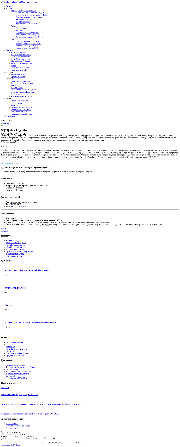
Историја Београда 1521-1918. (28, 44)
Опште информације (19, 101)
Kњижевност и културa (25, 19)
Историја (14, 39)
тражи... (4, 120)
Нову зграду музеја (19, 70)
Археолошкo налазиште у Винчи (29, 37)
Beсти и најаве (17, 88)
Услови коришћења (19, 112)
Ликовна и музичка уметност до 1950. (31, 13)
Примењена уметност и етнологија (30, 17)
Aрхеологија (16, 26)
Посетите (10, 50)
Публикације (11, 116)
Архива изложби (18, 77)
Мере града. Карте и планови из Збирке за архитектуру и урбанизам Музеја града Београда (41, 404)
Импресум (10, 351)
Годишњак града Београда (22, 114)
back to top (5, 231)
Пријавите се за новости (16, 355)
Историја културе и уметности (23, 11)
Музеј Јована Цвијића (20, 68)
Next (7, 388)
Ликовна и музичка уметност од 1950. (31, 15)
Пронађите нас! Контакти (21, 107)
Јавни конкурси (12, 428)
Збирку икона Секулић (20, 61)
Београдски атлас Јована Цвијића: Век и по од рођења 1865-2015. (30, 414)
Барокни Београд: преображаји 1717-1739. (19, 395)
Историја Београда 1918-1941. (28, 46)
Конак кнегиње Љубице (21, 55)
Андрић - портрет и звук (15, 288)
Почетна (9, 6)
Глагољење (9, 305)
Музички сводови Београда (22, 92)
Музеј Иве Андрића (19, 52)
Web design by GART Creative (11, 445)
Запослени (15, 105)
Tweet (3, 229)
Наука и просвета (23, 22)
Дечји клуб (15, 94)
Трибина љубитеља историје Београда (22, 367)
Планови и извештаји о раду (18, 426)
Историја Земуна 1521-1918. (27, 41)
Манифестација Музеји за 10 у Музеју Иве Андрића (27, 270)
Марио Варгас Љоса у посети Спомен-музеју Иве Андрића (30, 322)
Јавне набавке (12, 424)
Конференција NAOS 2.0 (21, 96)
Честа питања (16, 103)
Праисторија (21, 28)
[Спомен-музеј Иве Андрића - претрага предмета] (9, 163)
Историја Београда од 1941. (27, 48)
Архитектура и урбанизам (26, 24)
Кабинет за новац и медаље (27, 35)
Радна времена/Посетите (21, 110)
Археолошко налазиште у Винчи (19, 251)
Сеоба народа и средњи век (27, 33)
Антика (19, 30)
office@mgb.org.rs (18, 206)
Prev (3, 388)
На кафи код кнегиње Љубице (23, 90)
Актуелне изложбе (18, 74)
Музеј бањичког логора (20, 59)
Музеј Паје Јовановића (20, 57)
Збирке (9, 8)
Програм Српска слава (20, 81)
